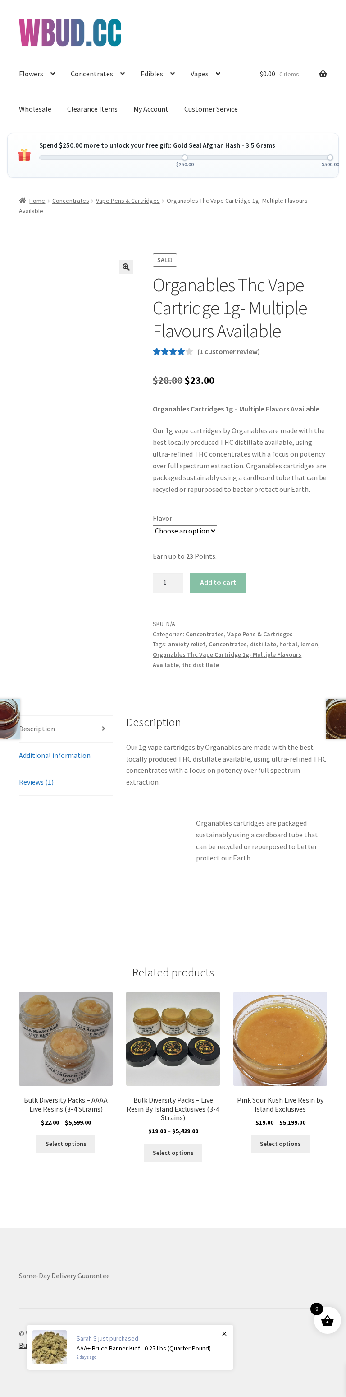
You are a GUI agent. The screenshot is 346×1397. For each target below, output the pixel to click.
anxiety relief (186, 644)
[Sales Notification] (130, 1347)
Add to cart (218, 582)
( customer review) (228, 351)
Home (37, 200)
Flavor (162, 518)
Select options (66, 1144)
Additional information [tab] (55, 755)
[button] (126, 267)
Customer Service (211, 108)
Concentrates (92, 73)
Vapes (200, 73)
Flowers (31, 73)
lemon (309, 644)
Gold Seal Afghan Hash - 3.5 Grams (224, 145)
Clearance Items (92, 108)
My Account (150, 108)
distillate (263, 644)
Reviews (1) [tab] (36, 781)
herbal (288, 644)
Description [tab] (37, 728)
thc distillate (200, 665)
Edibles (152, 73)
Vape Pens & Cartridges (128, 200)
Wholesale (35, 108)
